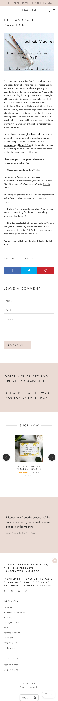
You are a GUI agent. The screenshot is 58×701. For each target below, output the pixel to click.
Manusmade (9, 145)
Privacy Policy (10, 642)
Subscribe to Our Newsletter (17, 612)
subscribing (18, 212)
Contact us (8, 607)
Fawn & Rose (25, 145)
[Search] (48, 10)
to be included (35, 134)
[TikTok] (26, 590)
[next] (51, 457)
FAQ (6, 627)
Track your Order (11, 622)
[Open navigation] (4, 10)
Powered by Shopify (29, 687)
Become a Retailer (12, 664)
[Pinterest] (19, 590)
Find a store (9, 647)
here (6, 244)
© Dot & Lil (29, 683)
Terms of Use (10, 637)
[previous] (6, 457)
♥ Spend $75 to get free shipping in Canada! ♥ (29, 3)
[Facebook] (5, 590)
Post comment (17, 345)
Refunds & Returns (12, 632)
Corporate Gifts (11, 669)
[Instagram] (12, 590)
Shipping (8, 617)
